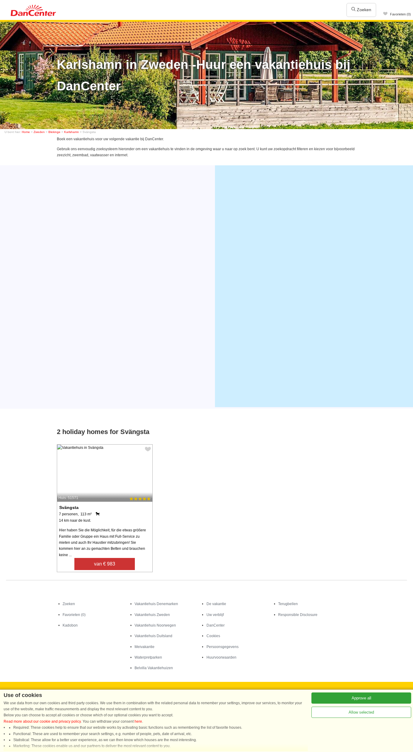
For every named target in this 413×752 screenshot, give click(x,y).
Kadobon (70, 625)
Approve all (361, 698)
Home (26, 132)
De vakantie (216, 604)
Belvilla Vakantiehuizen (154, 668)
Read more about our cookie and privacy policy (42, 721)
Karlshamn (71, 132)
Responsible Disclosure (297, 615)
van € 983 (104, 563)
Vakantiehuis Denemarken (156, 604)
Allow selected (361, 712)
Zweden (39, 132)
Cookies (213, 636)
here (138, 721)
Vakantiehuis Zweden (152, 615)
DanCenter (216, 625)
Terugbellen (288, 604)
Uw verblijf (215, 615)
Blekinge (54, 132)
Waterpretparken (148, 657)
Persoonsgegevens (223, 647)
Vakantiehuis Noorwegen (155, 625)
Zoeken (363, 9)
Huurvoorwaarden (221, 657)
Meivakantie (144, 647)
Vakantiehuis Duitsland (153, 636)
